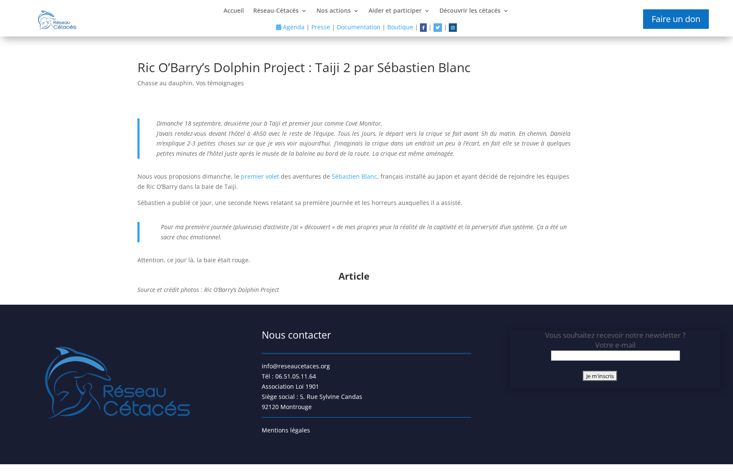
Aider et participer (395, 11)
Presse (320, 27)
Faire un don (676, 19)
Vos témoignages (220, 83)
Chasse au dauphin (165, 83)
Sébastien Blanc (354, 176)
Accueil (234, 11)
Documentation (358, 27)
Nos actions (333, 11)
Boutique (400, 27)
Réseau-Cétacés (276, 11)
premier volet (260, 176)
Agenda (293, 27)
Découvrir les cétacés (470, 11)
